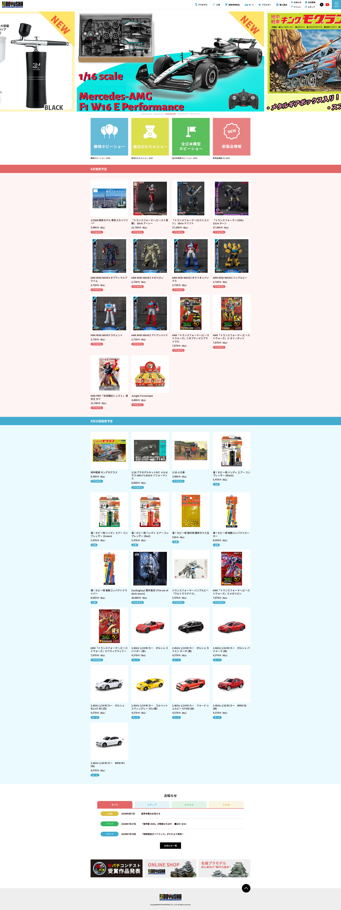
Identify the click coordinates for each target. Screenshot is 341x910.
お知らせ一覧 (170, 845)
